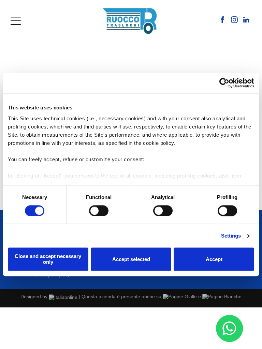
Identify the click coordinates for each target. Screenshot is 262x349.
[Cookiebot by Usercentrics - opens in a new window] (224, 83)
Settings (231, 236)
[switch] (98, 210)
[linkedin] (246, 21)
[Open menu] (16, 21)
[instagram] (234, 21)
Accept (214, 259)
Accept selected (131, 259)
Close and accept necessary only (48, 259)
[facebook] (222, 21)
